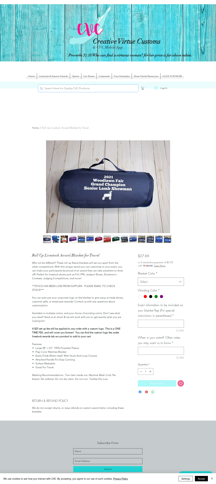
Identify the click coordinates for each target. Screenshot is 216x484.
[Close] (212, 478)
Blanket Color (148, 273)
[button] (143, 88)
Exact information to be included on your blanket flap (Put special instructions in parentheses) (160, 310)
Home (35, 128)
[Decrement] (140, 371)
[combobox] (161, 282)
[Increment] (150, 371)
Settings (185, 478)
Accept (201, 478)
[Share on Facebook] (140, 392)
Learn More (159, 265)
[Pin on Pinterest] (146, 392)
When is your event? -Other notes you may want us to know (159, 340)
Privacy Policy (120, 478)
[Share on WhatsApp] (153, 392)
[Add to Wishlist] (181, 383)
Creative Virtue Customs (126, 41)
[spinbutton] (145, 371)
